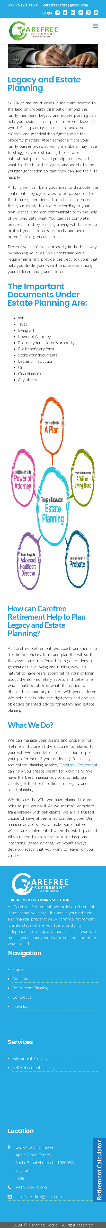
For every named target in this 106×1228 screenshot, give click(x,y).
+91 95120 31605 (23, 5)
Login (47, 12)
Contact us (21, 996)
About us (20, 978)
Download (21, 1006)
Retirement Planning (30, 987)
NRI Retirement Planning (33, 1067)
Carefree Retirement (78, 764)
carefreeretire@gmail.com (65, 5)
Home (18, 969)
